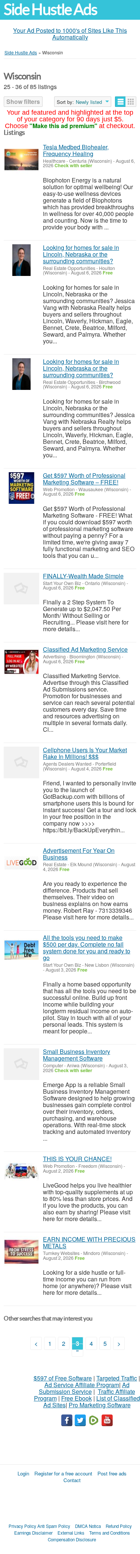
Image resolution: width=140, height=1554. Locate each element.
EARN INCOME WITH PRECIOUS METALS (89, 1242)
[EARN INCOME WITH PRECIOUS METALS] (21, 1252)
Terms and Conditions (109, 1533)
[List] (120, 101)
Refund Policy (119, 1526)
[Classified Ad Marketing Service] (21, 662)
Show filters (23, 101)
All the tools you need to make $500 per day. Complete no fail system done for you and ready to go (86, 947)
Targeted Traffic (116, 1378)
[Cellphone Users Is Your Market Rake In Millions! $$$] (21, 762)
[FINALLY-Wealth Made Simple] (21, 588)
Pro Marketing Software (100, 1405)
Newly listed (89, 102)
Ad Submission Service (84, 1388)
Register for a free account (63, 1473)
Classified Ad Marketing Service (85, 649)
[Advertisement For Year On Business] (21, 863)
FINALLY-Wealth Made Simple (83, 576)
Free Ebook (76, 1398)
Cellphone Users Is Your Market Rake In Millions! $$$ (85, 753)
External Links (70, 1533)
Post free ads (112, 1473)
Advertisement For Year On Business (79, 853)
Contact (72, 1480)
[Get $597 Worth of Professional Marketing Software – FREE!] (21, 488)
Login (23, 1473)
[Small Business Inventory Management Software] (21, 1064)
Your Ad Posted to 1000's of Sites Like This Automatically (70, 33)
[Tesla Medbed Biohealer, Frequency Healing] (21, 159)
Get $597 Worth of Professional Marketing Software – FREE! (84, 478)
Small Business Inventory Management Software (76, 1054)
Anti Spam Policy (53, 1526)
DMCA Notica (88, 1526)
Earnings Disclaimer (33, 1533)
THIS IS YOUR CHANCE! (77, 1158)
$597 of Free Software (63, 1378)
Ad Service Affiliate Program (81, 1384)
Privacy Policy (22, 1526)
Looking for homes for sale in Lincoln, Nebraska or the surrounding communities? (81, 254)
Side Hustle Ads (50, 9)
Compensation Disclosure (72, 1539)
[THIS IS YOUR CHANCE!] (21, 1171)
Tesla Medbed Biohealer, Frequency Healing (76, 150)
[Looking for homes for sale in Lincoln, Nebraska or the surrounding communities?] (21, 260)
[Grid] (130, 101)
